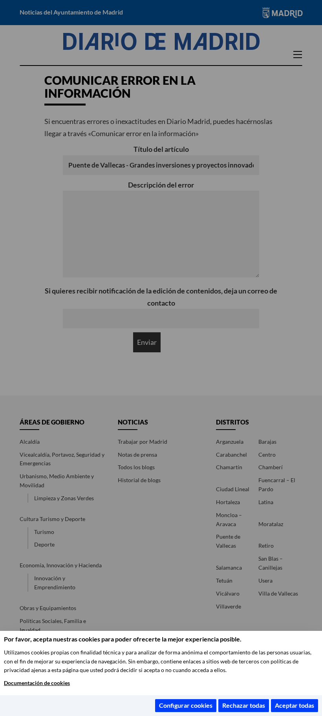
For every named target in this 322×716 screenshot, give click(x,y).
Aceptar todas (294, 705)
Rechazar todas (243, 705)
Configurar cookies (185, 705)
